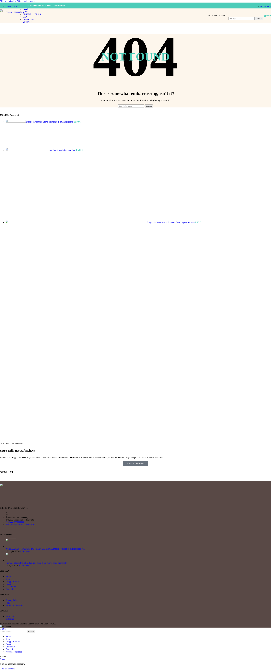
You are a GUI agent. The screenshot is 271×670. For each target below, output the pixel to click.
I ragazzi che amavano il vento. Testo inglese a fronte (171, 222)
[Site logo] (7, 22)
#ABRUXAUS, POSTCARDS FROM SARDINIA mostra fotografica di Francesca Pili (45, 549)
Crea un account (7, 668)
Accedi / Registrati (14, 652)
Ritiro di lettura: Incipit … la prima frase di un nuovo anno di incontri (36, 563)
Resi (8, 603)
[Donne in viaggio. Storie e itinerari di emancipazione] (16, 122)
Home (8, 576)
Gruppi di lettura (13, 581)
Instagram (10, 619)
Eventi (8, 584)
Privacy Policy (12, 600)
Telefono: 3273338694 (15, 522)
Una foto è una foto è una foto (62, 150)
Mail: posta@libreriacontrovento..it (20, 524)
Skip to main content (26, 1)
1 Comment (25, 551)
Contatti (9, 589)
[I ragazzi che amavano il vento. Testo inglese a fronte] (76, 222)
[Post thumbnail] (11, 546)
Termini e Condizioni (15, 605)
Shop (8, 579)
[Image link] (15, 485)
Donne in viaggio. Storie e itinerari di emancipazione (50, 122)
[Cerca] (246, 14)
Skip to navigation (8, 1)
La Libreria (11, 586)
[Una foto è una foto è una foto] (27, 150)
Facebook (10, 616)
